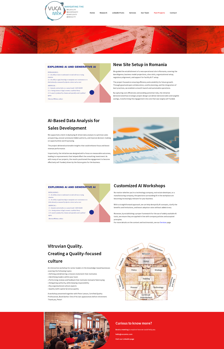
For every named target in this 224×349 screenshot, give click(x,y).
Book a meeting (122, 329)
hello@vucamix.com (124, 334)
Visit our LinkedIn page (125, 339)
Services (163, 222)
